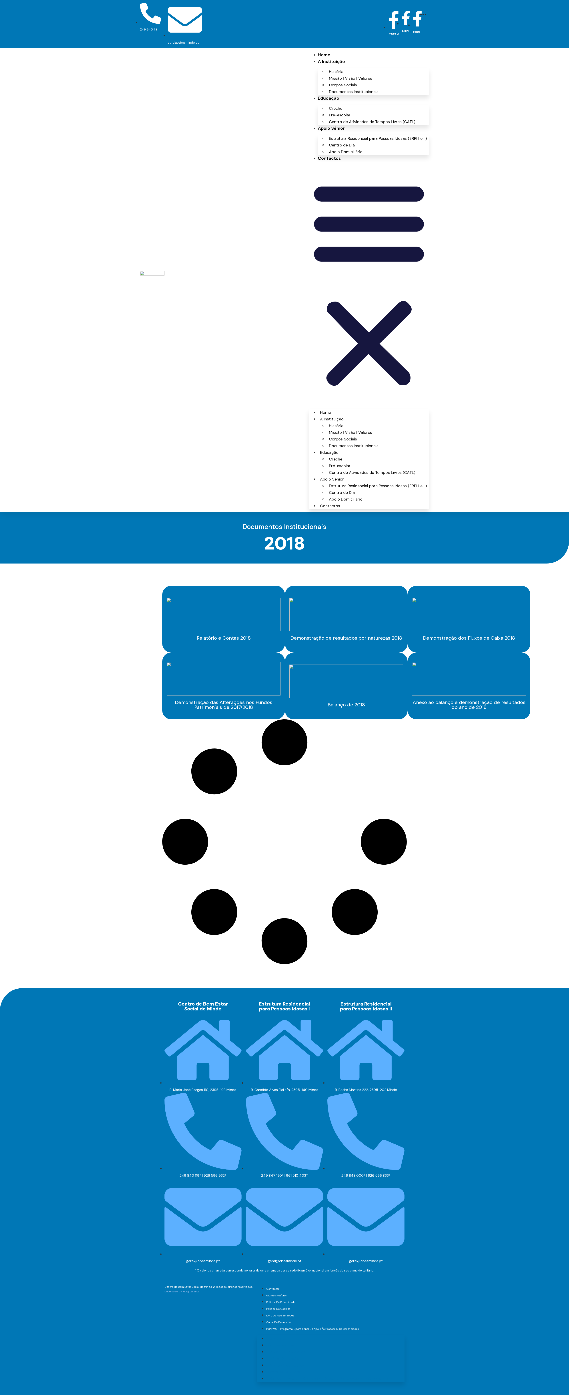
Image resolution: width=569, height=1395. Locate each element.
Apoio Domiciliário (346, 151)
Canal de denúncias (278, 1322)
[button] (369, 284)
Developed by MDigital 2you (182, 1291)
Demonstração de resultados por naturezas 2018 (346, 638)
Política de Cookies (278, 1309)
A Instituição (331, 61)
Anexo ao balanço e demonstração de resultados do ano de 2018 (469, 704)
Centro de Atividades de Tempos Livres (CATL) (372, 121)
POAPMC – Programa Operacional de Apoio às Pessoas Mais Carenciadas (312, 1329)
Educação (328, 98)
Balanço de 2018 (346, 705)
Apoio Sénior (331, 128)
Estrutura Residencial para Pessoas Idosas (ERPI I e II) (378, 138)
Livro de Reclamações (280, 1315)
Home (324, 55)
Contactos (329, 158)
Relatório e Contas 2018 (224, 638)
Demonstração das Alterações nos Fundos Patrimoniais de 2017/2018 (223, 704)
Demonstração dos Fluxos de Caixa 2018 (469, 638)
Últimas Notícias (276, 1295)
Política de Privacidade (280, 1302)
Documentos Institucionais (354, 91)
